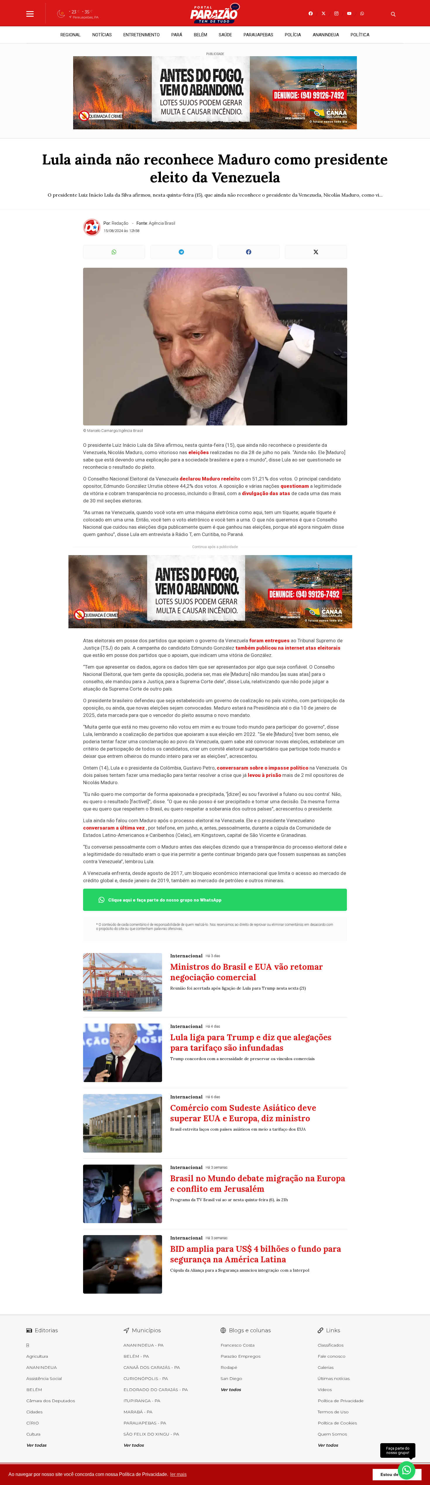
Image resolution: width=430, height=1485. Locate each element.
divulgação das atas (266, 493)
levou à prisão (264, 775)
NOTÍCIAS (102, 34)
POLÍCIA (293, 34)
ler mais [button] (178, 1474)
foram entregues (269, 640)
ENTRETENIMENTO (141, 34)
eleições (198, 452)
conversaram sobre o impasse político (262, 768)
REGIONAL (71, 34)
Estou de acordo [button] (397, 1474)
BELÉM (200, 34)
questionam (295, 486)
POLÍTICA (360, 34)
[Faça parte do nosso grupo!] (406, 1470)
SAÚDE (225, 34)
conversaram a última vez (114, 828)
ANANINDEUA (326, 34)
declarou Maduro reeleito (210, 479)
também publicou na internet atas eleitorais (287, 648)
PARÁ (176, 34)
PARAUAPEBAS (258, 34)
